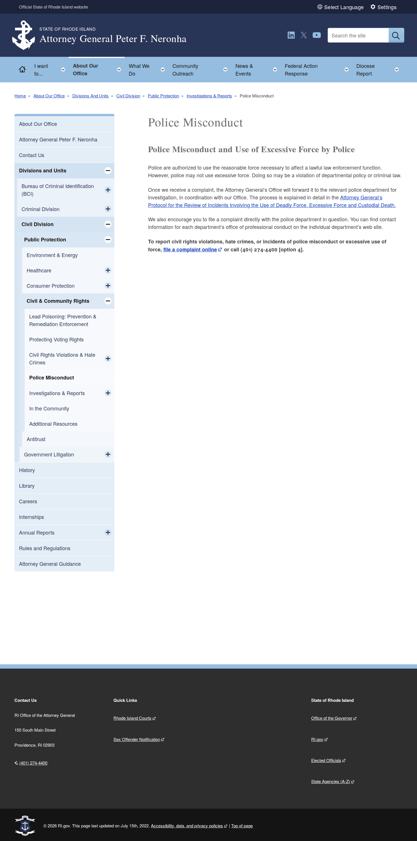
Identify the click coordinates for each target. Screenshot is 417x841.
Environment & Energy (52, 254)
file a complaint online (190, 249)
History (27, 469)
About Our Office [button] (99, 69)
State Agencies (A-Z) (330, 781)
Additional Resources (53, 423)
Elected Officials (326, 760)
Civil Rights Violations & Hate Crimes (62, 358)
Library (27, 485)
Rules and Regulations (44, 548)
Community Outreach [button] (201, 69)
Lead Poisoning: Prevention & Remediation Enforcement (62, 319)
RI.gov (317, 739)
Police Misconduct (51, 377)
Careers (28, 501)
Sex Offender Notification (136, 739)
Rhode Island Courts (132, 718)
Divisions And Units (90, 96)
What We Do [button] (148, 69)
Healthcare (39, 270)
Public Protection (163, 96)
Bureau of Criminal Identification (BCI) (58, 189)
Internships (31, 516)
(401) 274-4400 (33, 763)
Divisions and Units (42, 170)
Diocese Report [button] (379, 69)
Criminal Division (41, 208)
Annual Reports (36, 532)
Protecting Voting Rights (56, 339)
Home (20, 96)
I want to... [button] (51, 69)
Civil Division (128, 96)
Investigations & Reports (209, 96)
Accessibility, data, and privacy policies (187, 826)
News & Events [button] (258, 69)
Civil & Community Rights (58, 300)
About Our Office (49, 96)
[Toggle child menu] (108, 170)
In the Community (49, 408)
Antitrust (36, 439)
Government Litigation (49, 454)
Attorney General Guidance (50, 563)
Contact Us (31, 154)
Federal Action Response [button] (318, 69)
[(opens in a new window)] (291, 35)
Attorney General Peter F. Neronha (58, 139)
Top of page (242, 826)
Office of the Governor (331, 718)
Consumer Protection (51, 285)
